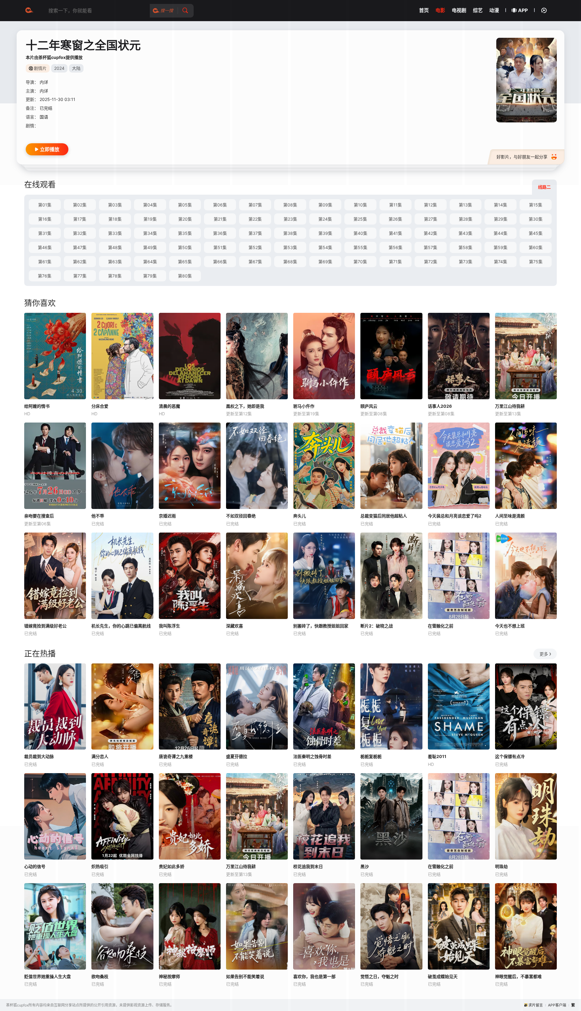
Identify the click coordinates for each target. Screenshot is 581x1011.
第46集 (45, 247)
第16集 (44, 219)
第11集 (395, 204)
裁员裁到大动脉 (39, 756)
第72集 (430, 261)
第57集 (430, 247)
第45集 (536, 233)
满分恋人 (99, 756)
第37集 (255, 233)
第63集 (115, 261)
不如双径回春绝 (241, 515)
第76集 (44, 275)
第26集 (395, 219)
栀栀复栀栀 (371, 756)
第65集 (185, 261)
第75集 (536, 261)
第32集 (80, 233)
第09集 (325, 204)
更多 (544, 653)
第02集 (80, 204)
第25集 (360, 219)
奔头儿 (299, 515)
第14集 (500, 204)
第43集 (465, 233)
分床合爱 (99, 406)
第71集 (395, 261)
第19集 (150, 219)
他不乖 (97, 515)
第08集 (290, 204)
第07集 (255, 204)
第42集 (430, 233)
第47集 (80, 247)
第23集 (290, 219)
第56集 (395, 247)
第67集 (255, 261)
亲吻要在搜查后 (39, 515)
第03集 (115, 204)
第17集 (79, 219)
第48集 (115, 247)
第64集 (150, 261)
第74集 (500, 261)
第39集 (325, 233)
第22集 (255, 219)
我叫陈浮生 (169, 625)
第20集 (185, 219)
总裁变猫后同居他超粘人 (383, 515)
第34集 (150, 233)
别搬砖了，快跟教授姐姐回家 (320, 625)
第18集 (115, 219)
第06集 (220, 204)
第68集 (290, 261)
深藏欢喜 (234, 625)
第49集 (150, 247)
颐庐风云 (368, 406)
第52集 (255, 247)
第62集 (80, 261)
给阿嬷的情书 (37, 406)
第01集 (44, 204)
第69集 (325, 261)
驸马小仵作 (303, 406)
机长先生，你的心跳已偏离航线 (121, 625)
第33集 (115, 233)
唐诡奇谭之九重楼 (176, 756)
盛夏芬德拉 (236, 756)
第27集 (430, 219)
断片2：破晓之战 (376, 625)
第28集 (465, 219)
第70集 (360, 261)
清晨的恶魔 (169, 406)
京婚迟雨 (167, 515)
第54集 (325, 247)
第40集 (360, 233)
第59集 (500, 247)
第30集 (536, 219)
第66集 (220, 261)
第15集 (535, 204)
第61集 (44, 261)
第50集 (185, 247)
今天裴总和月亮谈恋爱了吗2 (454, 515)
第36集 (220, 233)
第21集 (220, 219)
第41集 (395, 233)
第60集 (536, 247)
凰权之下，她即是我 (245, 406)
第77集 (80, 275)
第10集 (360, 204)
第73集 (465, 261)
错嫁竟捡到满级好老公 (45, 625)
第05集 (185, 204)
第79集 (150, 275)
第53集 (290, 247)
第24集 (325, 219)
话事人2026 (440, 406)
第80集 (185, 275)
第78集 (115, 275)
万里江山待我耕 (510, 406)
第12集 (430, 204)
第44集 (500, 233)
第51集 (220, 247)
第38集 (290, 233)
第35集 (185, 233)
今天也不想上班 (510, 625)
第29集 (500, 219)
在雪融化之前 (440, 625)
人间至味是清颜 (510, 515)
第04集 (150, 204)
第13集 (465, 204)
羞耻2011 (437, 756)
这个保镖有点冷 (510, 756)
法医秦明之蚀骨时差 (312, 756)
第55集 (360, 247)
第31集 (44, 233)
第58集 (465, 247)
